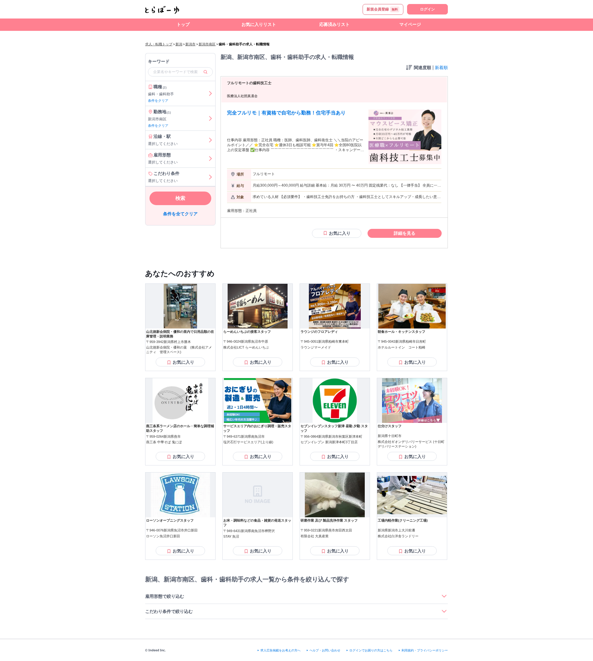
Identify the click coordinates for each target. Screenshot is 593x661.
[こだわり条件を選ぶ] (210, 177)
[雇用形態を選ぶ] (210, 158)
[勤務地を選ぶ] (210, 118)
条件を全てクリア (180, 213)
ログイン (427, 9)
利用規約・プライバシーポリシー (425, 650)
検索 (180, 198)
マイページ (410, 24)
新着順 (441, 67)
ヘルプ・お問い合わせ (324, 650)
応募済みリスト (334, 24)
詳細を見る (404, 233)
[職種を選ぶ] (210, 93)
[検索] (205, 71)
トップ (183, 24)
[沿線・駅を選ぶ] (210, 140)
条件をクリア (158, 100)
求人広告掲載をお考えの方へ (280, 650)
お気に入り (340, 233)
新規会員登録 (382, 9)
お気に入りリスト (259, 24)
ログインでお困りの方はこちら (371, 650)
